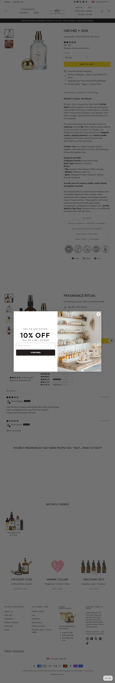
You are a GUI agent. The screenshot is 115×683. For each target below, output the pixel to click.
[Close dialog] (98, 314)
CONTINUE (36, 352)
